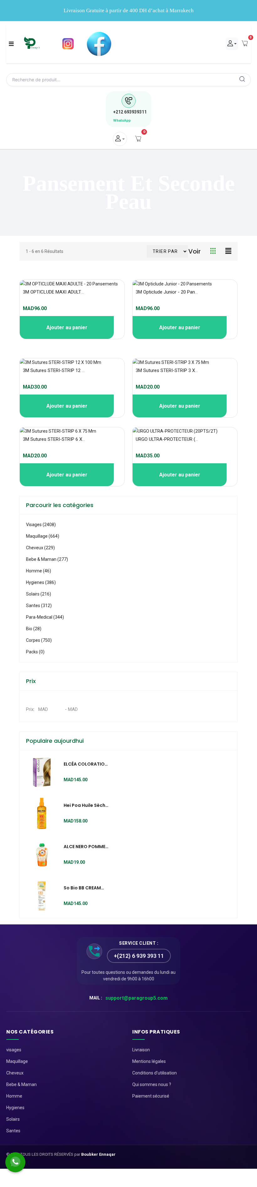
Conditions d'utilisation (154, 1072)
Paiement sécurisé (150, 1096)
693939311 (130, 111)
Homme (14, 1096)
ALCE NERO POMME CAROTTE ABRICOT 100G (85, 846)
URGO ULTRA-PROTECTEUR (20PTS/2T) (177, 439)
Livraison (141, 1049)
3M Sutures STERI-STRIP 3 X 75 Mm (173, 370)
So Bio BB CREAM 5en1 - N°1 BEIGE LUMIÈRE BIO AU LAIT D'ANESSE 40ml (86, 888)
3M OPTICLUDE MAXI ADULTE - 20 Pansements (71, 292)
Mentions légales (149, 1061)
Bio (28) (33, 628)
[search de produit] (242, 79)
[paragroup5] (32, 44)
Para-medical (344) (45, 617)
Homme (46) (38, 570)
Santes (13, 1130)
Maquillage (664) (42, 536)
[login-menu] (120, 139)
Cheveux (15, 1072)
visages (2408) (41, 524)
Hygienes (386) (41, 582)
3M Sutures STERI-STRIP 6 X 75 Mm (60, 439)
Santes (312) (39, 605)
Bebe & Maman (21, 1084)
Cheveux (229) (40, 547)
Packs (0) (35, 651)
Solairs (13, 1119)
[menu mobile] (11, 44)
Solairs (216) (38, 593)
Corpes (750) (39, 640)
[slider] (33, 301)
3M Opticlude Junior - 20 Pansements (174, 292)
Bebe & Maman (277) (47, 559)
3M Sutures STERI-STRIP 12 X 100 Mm (62, 370)
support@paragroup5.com (136, 998)
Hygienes (15, 1107)
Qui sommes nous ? (151, 1084)
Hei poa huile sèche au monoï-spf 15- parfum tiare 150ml (86, 805)
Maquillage (17, 1061)
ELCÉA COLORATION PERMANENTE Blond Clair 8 (86, 764)
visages (13, 1049)
